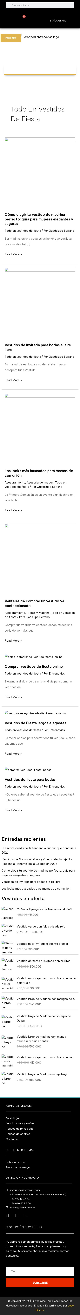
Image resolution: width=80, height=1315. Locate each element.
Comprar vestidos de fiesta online (34, 666)
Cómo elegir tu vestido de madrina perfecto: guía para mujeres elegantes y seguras (39, 219)
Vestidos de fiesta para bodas (30, 779)
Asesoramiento (15, 482)
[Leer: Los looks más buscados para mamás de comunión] (40, 428)
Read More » (13, 254)
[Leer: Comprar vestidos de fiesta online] (34, 656)
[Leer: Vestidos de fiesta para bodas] (28, 770)
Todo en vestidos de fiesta (23, 230)
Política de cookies (18, 1134)
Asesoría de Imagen (40, 482)
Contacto (12, 1139)
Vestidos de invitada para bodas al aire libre (31, 882)
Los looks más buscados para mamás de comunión (36, 888)
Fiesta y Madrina (38, 613)
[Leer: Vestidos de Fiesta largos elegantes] (35, 713)
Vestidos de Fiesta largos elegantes (35, 723)
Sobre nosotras (15, 1162)
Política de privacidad (20, 1128)
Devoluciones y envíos (20, 1123)
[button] (40, 67)
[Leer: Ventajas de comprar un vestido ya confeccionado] (40, 559)
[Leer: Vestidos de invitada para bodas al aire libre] (40, 302)
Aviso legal (12, 1118)
